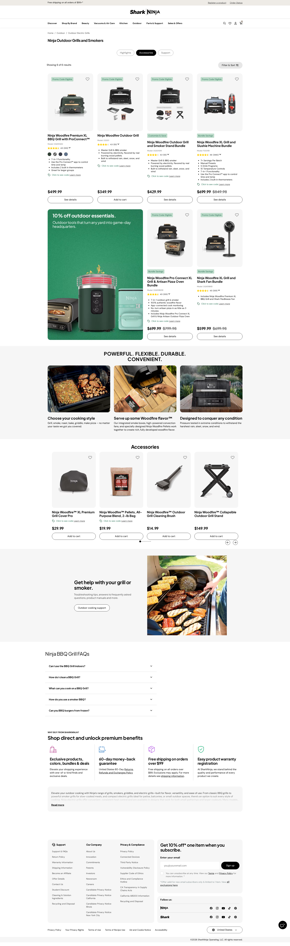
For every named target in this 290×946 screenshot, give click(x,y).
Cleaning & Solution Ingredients (61, 897)
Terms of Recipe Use (115, 930)
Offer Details (58, 878)
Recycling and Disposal (63, 903)
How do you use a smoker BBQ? (67, 699)
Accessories (146, 52)
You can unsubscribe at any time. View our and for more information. (201, 875)
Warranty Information (62, 862)
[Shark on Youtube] (223, 916)
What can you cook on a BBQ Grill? (69, 688)
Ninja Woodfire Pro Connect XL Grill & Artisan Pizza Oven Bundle (169, 281)
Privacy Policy (127, 851)
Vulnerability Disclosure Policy (135, 867)
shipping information (172, 776)
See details (70, 199)
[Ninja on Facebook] (211, 907)
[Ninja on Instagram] (217, 907)
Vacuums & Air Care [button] (104, 23)
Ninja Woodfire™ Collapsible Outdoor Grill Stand (215, 514)
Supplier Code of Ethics (131, 873)
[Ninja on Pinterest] (235, 907)
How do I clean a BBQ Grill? (64, 677)
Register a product (217, 2)
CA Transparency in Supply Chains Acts (133, 889)
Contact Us (57, 884)
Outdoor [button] (137, 23)
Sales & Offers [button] (175, 23)
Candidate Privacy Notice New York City (98, 914)
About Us (90, 851)
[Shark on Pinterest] (235, 916)
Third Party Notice (129, 862)
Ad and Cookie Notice (140, 930)
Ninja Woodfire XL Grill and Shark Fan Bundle (216, 279)
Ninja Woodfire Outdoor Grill (118, 135)
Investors (90, 873)
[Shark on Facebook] (211, 916)
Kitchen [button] (124, 23)
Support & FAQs (60, 851)
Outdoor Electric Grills (79, 33)
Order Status (236, 2)
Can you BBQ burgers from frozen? (69, 710)
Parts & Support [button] (154, 23)
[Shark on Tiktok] (229, 916)
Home (50, 33)
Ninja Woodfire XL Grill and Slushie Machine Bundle (216, 144)
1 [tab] (140, 542)
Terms (211, 873)
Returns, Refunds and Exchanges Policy (116, 771)
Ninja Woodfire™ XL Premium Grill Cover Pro (73, 514)
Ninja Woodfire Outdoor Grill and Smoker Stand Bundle (168, 144)
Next (235, 542)
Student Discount (60, 889)
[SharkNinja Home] (145, 11)
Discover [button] (52, 23)
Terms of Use (94, 930)
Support (165, 52)
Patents (90, 867)
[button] (224, 23)
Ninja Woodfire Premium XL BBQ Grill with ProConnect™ (69, 137)
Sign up (230, 865)
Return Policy (58, 857)
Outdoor (61, 33)
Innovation (91, 857)
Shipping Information (62, 867)
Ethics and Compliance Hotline (131, 880)
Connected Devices (130, 857)
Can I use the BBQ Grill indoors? (67, 666)
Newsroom (91, 878)
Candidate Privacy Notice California (98, 897)
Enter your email (170, 857)
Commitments (93, 862)
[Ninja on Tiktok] (229, 907)
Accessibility (161, 930)
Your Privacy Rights (74, 930)
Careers (90, 884)
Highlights (125, 52)
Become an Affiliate (61, 873)
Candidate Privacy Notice (98, 889)
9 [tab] (151, 542)
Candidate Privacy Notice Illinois (98, 905)
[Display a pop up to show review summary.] (70, 149)
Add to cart (120, 199)
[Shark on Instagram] (217, 916)
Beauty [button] (85, 23)
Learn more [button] (75, 175)
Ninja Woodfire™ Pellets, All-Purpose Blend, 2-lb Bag (120, 514)
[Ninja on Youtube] (223, 907)
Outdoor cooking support (92, 607)
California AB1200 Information (134, 895)
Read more (57, 805)
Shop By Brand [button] (69, 23)
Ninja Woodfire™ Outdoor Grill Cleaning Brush (166, 514)
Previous (227, 542)
